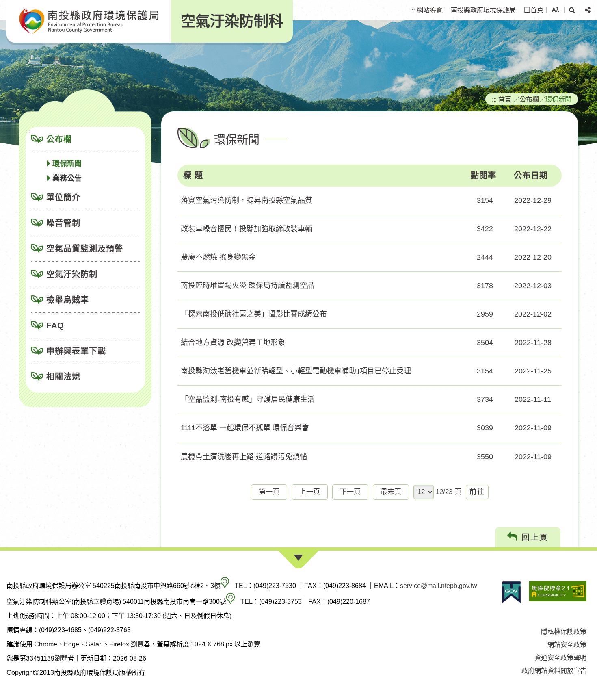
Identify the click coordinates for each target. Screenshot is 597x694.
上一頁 (309, 492)
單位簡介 (63, 197)
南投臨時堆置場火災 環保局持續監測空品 (247, 286)
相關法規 (63, 376)
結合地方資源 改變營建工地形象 (233, 342)
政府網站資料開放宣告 (553, 670)
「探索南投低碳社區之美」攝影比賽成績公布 (254, 314)
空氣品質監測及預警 (84, 248)
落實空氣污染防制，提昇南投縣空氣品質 (246, 200)
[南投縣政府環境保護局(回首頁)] (88, 21)
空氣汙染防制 (71, 274)
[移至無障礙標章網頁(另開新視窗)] (558, 592)
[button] (555, 10)
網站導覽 (430, 10)
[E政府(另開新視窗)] (511, 592)
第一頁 (269, 492)
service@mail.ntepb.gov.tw (438, 585)
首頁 (504, 99)
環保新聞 (67, 164)
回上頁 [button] (533, 537)
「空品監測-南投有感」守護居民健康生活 (248, 399)
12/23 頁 (448, 492)
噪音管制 (63, 223)
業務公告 (67, 178)
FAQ (55, 325)
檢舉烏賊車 (67, 299)
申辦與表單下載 (76, 351)
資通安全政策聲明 (560, 657)
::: (412, 10)
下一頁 (350, 492)
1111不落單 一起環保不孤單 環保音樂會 (245, 428)
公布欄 (59, 139)
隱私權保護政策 (563, 631)
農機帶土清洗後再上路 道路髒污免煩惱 (244, 457)
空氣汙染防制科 (232, 21)
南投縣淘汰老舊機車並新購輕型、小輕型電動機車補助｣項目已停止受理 (296, 371)
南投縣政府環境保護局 (483, 10)
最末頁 (391, 492)
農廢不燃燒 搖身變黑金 (218, 257)
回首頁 (533, 10)
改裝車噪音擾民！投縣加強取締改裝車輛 (246, 229)
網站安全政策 (566, 644)
